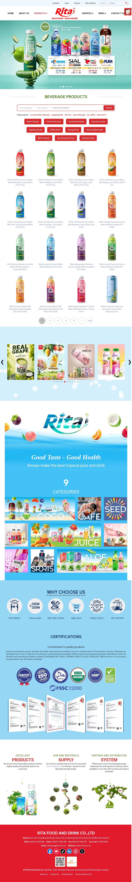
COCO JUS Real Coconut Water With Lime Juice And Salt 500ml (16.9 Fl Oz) (20, 224)
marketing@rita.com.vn (56, 846)
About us (43, 874)
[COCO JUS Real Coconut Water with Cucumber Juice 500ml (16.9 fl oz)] (50, 205)
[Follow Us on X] (81, 851)
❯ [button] (127, 54)
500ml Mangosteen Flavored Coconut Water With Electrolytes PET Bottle (81, 266)
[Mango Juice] (20, 362)
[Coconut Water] (110, 362)
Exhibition (55, 3)
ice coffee (91, 115)
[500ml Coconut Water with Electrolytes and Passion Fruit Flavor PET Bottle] (50, 289)
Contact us (54, 874)
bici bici (68, 115)
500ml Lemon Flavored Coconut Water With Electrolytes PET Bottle (112, 266)
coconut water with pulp (39, 115)
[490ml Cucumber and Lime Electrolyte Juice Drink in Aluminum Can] (111, 289)
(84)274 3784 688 (37, 842)
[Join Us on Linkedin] (69, 851)
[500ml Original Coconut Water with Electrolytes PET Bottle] (50, 247)
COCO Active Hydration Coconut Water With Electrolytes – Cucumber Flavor (20, 266)
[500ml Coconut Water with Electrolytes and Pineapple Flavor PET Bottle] (20, 289)
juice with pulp (79, 115)
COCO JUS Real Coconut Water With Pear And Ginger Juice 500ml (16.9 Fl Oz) (81, 182)
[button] (60, 86)
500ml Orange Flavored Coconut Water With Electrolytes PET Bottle (111, 224)
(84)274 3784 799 (79, 842)
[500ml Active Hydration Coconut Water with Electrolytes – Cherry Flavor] (81, 289)
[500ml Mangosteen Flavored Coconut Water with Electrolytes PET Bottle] (81, 247)
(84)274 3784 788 (59, 842)
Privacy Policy (66, 874)
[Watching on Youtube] (56, 851)
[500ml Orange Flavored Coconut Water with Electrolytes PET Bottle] (111, 205)
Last (90, 320)
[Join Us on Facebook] (49, 851)
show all (100, 115)
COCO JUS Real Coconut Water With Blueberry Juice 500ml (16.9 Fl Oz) (81, 224)
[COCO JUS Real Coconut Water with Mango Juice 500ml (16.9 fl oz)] (111, 162)
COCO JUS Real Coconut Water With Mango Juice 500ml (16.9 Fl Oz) (111, 182)
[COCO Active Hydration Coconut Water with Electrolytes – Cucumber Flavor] (20, 247)
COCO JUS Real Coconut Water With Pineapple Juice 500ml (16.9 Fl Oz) (50, 182)
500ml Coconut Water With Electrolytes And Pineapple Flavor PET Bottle (20, 309)
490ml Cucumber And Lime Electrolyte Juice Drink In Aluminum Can (112, 309)
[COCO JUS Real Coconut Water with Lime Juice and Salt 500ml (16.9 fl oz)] (20, 205)
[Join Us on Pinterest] (75, 851)
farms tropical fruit (54, 766)
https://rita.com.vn (83, 846)
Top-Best (77, 3)
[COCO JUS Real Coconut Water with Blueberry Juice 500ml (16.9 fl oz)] (81, 205)
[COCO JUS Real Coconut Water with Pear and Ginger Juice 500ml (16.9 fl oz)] (81, 162)
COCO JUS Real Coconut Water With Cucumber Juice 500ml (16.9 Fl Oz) (50, 224)
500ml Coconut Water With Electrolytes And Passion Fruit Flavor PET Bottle (50, 309)
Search (109, 108)
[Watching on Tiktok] (62, 851)
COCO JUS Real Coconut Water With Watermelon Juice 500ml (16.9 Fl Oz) (19, 182)
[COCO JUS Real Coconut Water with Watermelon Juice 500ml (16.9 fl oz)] (20, 162)
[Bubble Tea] (50, 362)
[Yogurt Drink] (80, 362)
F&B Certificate (90, 3)
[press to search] (126, 3)
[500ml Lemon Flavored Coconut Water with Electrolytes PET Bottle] (111, 247)
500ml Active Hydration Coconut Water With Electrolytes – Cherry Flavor (81, 309)
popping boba (57, 115)
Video (66, 3)
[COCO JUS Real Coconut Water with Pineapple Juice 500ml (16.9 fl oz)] (50, 162)
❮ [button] (4, 54)
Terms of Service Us (83, 874)
